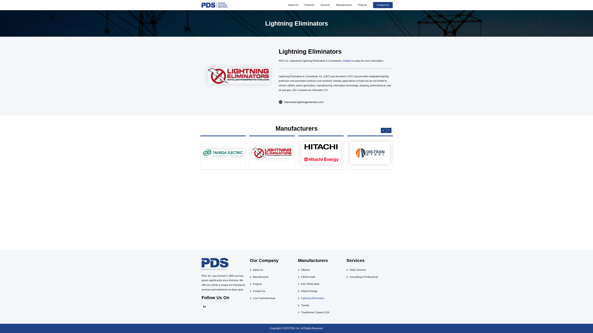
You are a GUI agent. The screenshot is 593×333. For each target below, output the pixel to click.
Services (325, 5)
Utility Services (357, 270)
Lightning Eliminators (312, 298)
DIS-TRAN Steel (310, 284)
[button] (383, 130)
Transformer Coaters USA (315, 312)
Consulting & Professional (363, 277)
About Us (293, 5)
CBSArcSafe (308, 277)
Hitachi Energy (309, 291)
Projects (362, 5)
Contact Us (259, 291)
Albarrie (305, 270)
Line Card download (264, 298)
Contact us (348, 61)
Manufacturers (344, 5)
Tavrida (305, 305)
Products (309, 5)
